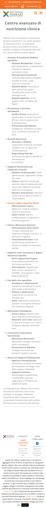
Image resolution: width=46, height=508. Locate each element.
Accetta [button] (25, 505)
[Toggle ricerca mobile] (35, 13)
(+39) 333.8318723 (14, 2)
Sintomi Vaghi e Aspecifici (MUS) (23, 203)
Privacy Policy (30, 496)
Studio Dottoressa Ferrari (23, 442)
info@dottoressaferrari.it (32, 2)
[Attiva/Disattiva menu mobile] (41, 13)
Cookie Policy (9, 491)
